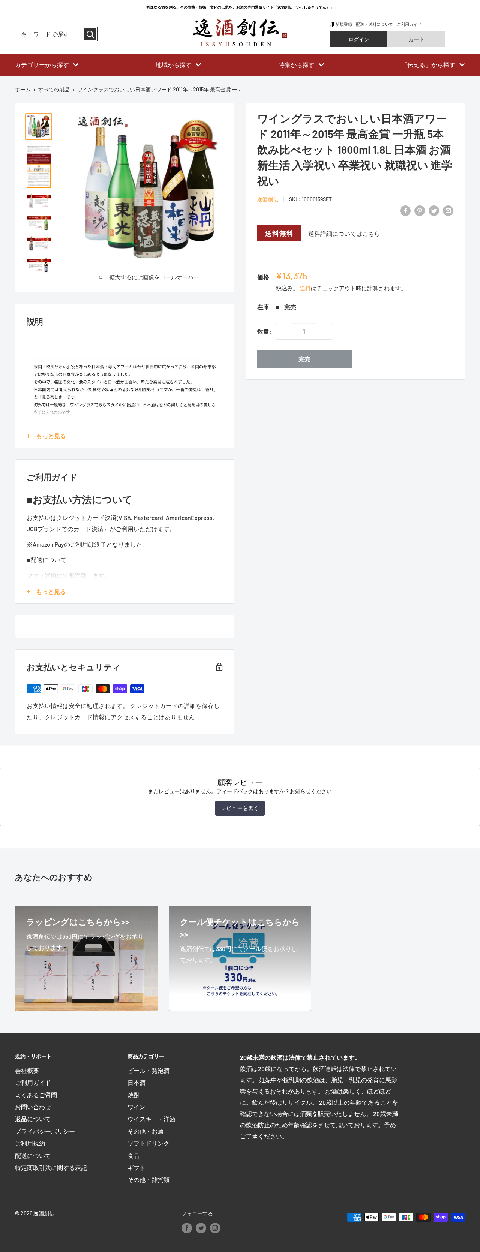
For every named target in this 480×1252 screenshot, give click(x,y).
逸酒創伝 (267, 199)
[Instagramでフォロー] (215, 1227)
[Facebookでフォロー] (187, 1227)
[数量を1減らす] (284, 331)
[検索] (90, 34)
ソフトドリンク (149, 1143)
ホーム (23, 89)
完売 (304, 358)
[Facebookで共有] (405, 210)
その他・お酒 (146, 1131)
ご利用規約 (30, 1143)
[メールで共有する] (448, 210)
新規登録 (344, 24)
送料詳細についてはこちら (344, 233)
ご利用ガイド (409, 24)
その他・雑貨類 (149, 1179)
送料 (305, 288)
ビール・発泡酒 (149, 1070)
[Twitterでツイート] (434, 210)
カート (416, 39)
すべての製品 (54, 89)
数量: (264, 331)
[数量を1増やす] (324, 331)
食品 (134, 1155)
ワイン (137, 1106)
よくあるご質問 (36, 1094)
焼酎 (134, 1094)
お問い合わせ (33, 1106)
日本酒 (137, 1082)
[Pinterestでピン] (419, 210)
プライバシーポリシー (45, 1131)
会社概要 (27, 1070)
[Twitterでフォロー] (201, 1227)
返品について (33, 1118)
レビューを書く (240, 808)
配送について (33, 1155)
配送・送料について (374, 24)
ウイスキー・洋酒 (152, 1118)
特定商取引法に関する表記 (51, 1167)
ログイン (358, 39)
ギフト (137, 1167)
